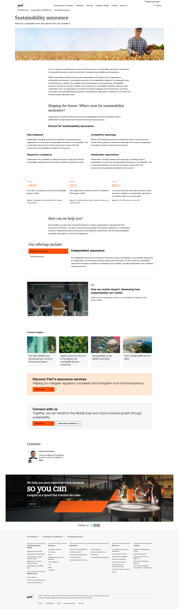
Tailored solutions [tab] (37, 256)
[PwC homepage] (21, 4)
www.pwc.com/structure (73, 598)
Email (41, 460)
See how (32, 504)
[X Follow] (92, 525)
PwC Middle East (23, 10)
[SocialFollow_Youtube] (98, 525)
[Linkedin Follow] (95, 525)
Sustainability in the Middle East (41, 10)
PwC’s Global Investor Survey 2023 (129, 200)
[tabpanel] (112, 259)
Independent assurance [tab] (39, 251)
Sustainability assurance (62, 10)
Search (158, 5)
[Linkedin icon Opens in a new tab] (29, 461)
